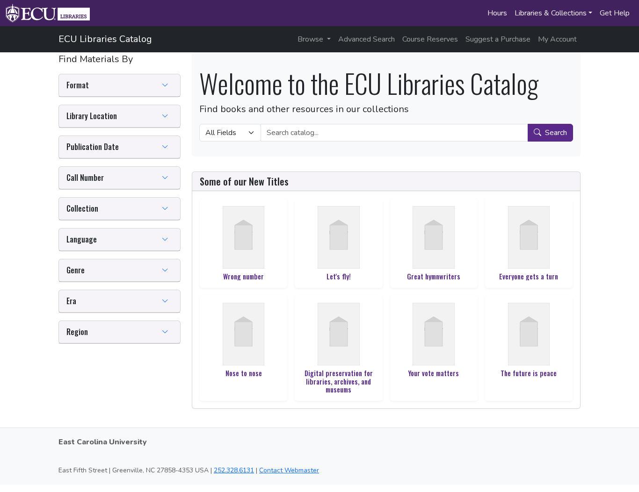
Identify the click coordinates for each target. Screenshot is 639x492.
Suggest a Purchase (497, 39)
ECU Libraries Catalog (105, 39)
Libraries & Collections (551, 13)
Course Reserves (430, 39)
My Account (557, 39)
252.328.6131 (234, 470)
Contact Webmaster (289, 470)
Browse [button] (311, 39)
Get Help (615, 13)
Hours (497, 13)
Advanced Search (366, 39)
